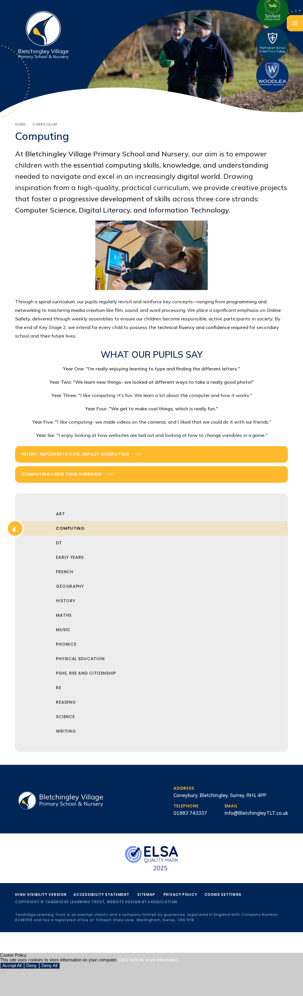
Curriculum (45, 124)
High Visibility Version (40, 894)
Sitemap (146, 894)
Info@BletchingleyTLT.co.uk (256, 813)
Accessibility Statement (101, 894)
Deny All (49, 965)
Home (20, 124)
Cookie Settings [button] (223, 894)
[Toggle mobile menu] (295, 23)
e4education (162, 901)
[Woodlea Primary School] (272, 75)
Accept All (12, 965)
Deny (31, 965)
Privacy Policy (180, 894)
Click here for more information (148, 960)
